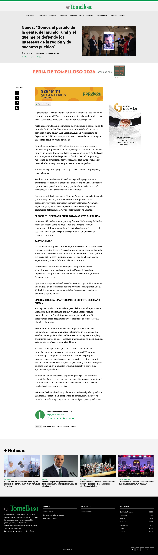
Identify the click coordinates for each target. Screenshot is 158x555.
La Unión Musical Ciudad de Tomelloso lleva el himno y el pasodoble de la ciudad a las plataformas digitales (97, 483)
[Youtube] (73, 418)
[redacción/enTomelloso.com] (40, 415)
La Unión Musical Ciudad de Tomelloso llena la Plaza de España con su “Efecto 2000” (135, 482)
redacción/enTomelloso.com (47, 53)
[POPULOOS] (69, 101)
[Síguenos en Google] (43, 107)
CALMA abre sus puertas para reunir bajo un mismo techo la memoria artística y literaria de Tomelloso (22, 483)
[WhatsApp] (17, 108)
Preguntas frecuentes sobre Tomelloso (19, 531)
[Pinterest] (17, 103)
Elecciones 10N (49, 426)
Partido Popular (63, 426)
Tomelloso (7, 479)
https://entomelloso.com (55, 415)
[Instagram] (54, 418)
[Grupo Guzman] (125, 150)
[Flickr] (51, 418)
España (44, 479)
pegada (74, 426)
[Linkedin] (57, 418)
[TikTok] (147, 549)
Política (39, 57)
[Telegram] (64, 418)
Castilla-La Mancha (28, 57)
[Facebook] (17, 93)
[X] (17, 98)
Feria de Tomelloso (124, 479)
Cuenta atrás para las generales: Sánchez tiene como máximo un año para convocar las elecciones (59, 483)
